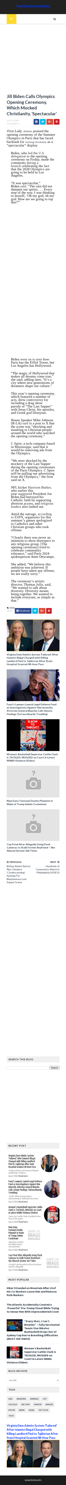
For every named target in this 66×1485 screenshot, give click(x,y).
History (25, 1404)
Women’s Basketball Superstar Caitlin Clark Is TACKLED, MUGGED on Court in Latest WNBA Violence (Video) (32, 757)
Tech (11, 1416)
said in (27, 423)
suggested (25, 494)
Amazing (21, 1399)
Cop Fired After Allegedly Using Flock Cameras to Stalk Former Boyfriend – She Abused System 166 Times (31, 847)
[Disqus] (33, 935)
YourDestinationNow (33, 6)
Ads (10, 1399)
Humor (38, 1404)
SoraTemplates (33, 1480)
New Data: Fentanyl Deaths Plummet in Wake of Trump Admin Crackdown (30, 802)
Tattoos (43, 1410)
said (23, 186)
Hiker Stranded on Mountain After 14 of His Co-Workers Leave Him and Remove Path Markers (32, 1291)
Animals (34, 1399)
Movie (11, 1410)
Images (49, 1404)
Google (12, 1404)
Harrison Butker (39, 487)
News (9, 611)
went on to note (31, 359)
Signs (31, 1410)
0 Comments (13, 123)
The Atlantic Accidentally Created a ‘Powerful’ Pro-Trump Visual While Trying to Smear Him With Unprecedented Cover (33, 1308)
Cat (45, 1399)
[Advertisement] (33, 60)
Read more (23, 1176)
